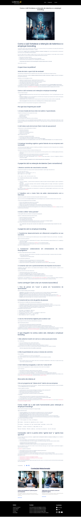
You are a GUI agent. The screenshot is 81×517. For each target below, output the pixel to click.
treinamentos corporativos (33, 86)
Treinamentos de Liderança (25, 459)
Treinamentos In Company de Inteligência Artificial (29, 456)
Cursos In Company (16, 507)
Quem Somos (15, 509)
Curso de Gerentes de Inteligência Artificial (37, 507)
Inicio (45, 2)
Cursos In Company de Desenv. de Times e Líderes (38, 512)
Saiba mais (20, 497)
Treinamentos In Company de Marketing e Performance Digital (31, 458)
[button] (24, 465)
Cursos (55, 2)
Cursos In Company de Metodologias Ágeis (37, 511)
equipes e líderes (43, 375)
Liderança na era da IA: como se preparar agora (50, 491)
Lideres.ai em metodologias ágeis (26, 375)
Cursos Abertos (16, 508)
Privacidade (15, 512)
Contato (14, 511)
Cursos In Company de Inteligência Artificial (37, 508)
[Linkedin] (59, 512)
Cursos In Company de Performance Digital (37, 509)
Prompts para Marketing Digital (33, 328)
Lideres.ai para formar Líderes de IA (46, 399)
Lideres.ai (40, 156)
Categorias (50, 2)
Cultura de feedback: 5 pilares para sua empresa (27, 491)
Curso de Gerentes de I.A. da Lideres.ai (39, 277)
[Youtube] (62, 512)
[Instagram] (57, 512)
